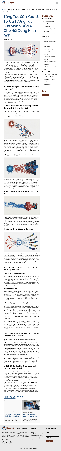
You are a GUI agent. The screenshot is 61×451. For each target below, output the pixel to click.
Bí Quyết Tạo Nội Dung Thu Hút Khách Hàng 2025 (30, 416)
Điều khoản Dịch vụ (38, 447)
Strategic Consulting (47, 49)
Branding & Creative (14, 9)
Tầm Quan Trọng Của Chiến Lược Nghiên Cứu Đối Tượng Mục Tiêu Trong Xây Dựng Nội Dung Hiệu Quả (12, 415)
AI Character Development (50, 74)
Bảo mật (20, 447)
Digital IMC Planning (48, 39)
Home (4, 9)
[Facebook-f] (10, 442)
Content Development (49, 28)
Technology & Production (48, 71)
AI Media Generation (48, 21)
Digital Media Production (49, 82)
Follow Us (44, 95)
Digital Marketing (46, 36)
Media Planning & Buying (49, 41)
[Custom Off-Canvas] (57, 3)
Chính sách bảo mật (28, 447)
